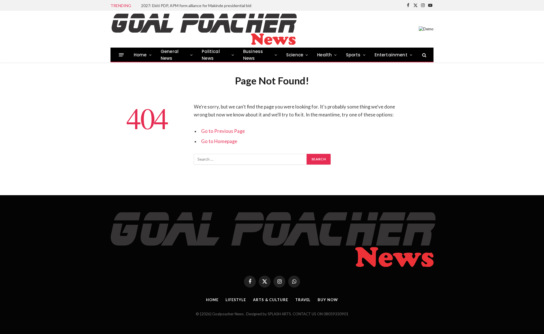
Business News (253, 54)
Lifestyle (236, 299)
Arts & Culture (270, 299)
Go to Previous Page (223, 131)
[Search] (423, 54)
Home (140, 55)
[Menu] (121, 55)
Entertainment (391, 55)
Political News (211, 54)
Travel (303, 299)
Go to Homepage (219, 141)
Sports (353, 55)
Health (324, 55)
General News (169, 54)
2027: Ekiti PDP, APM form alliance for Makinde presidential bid (196, 5)
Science (294, 55)
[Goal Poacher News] (203, 29)
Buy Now (328, 299)
